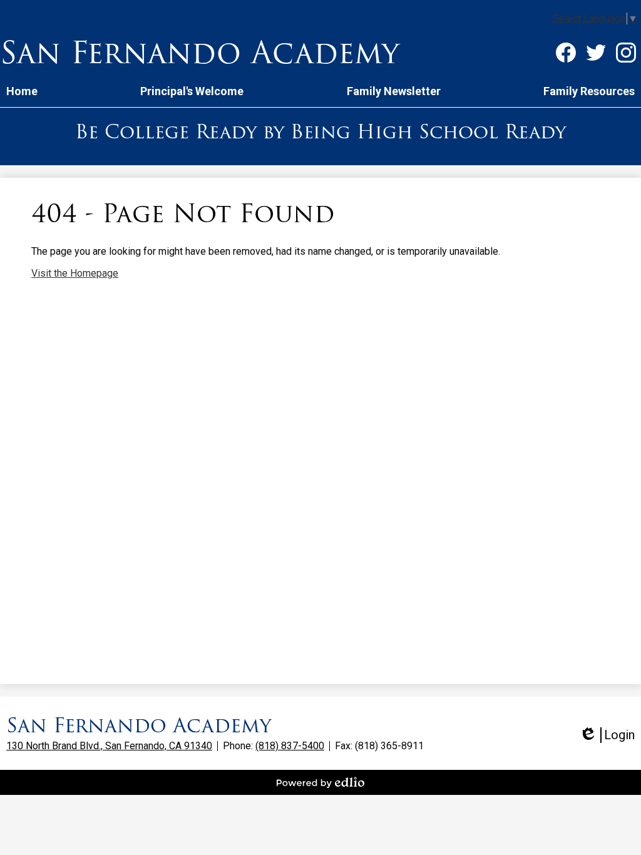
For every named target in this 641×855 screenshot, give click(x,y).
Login (607, 735)
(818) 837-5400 (289, 746)
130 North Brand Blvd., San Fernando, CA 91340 (109, 746)
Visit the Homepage (74, 273)
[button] (192, 91)
